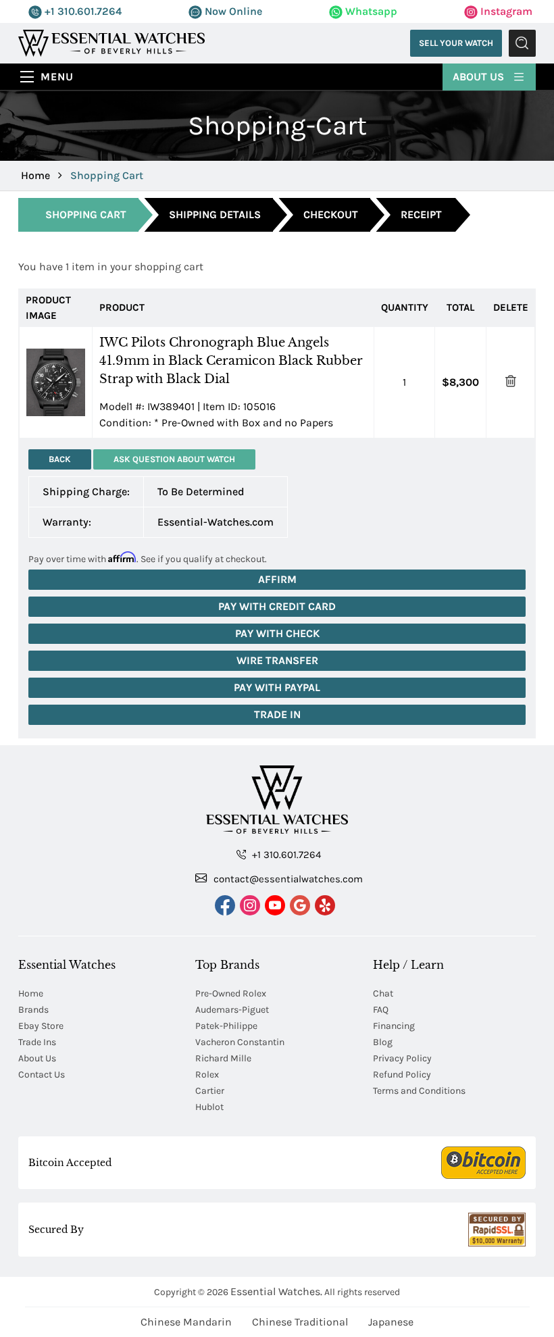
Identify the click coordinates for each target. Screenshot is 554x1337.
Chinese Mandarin (186, 1321)
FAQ (380, 1009)
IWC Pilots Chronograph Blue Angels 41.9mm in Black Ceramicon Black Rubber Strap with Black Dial (231, 360)
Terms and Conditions (419, 1090)
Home (35, 175)
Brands (33, 1009)
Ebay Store (41, 1026)
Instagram (505, 11)
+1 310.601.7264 (82, 11)
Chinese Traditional (300, 1321)
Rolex (207, 1074)
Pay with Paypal (277, 687)
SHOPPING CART (85, 214)
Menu (57, 76)
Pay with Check (277, 633)
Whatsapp (370, 11)
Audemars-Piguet (232, 1009)
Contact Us (41, 1074)
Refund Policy (402, 1074)
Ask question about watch (174, 459)
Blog (383, 1042)
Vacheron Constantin (239, 1042)
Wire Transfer (277, 660)
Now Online (232, 11)
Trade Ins (37, 1042)
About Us (480, 76)
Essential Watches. (276, 1291)
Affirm (277, 579)
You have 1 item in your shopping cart (110, 266)
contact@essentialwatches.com (287, 879)
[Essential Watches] (111, 42)
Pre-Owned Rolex (230, 993)
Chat (383, 993)
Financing (394, 1026)
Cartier (209, 1090)
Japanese (390, 1321)
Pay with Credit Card (277, 606)
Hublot (209, 1107)
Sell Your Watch (456, 43)
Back (60, 459)
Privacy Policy (402, 1058)
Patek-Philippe (226, 1026)
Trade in (277, 714)
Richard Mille (223, 1058)
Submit (522, 43)
